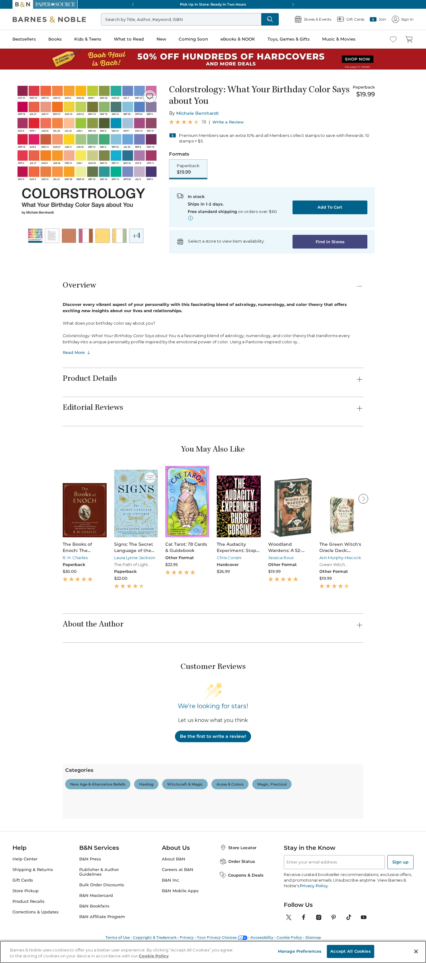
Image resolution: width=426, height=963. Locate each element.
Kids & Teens (87, 38)
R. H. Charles (75, 557)
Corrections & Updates (35, 912)
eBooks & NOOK (237, 38)
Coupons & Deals (246, 875)
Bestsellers (24, 38)
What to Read (129, 38)
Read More (74, 352)
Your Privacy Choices (217, 937)
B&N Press (90, 859)
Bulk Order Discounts (101, 885)
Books (55, 38)
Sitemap (313, 937)
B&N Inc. (171, 880)
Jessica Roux (281, 557)
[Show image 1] (35, 236)
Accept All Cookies (350, 951)
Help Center (24, 859)
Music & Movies (339, 38)
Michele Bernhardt (197, 113)
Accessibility (262, 937)
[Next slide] (363, 499)
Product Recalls (28, 901)
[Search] (270, 19)
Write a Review (228, 122)
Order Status (241, 861)
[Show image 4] (86, 236)
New (161, 38)
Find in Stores (330, 241)
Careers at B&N (177, 869)
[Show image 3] (69, 236)
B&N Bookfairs (94, 906)
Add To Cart (329, 207)
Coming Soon (193, 38)
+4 (136, 236)
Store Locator (242, 847)
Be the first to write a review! (213, 736)
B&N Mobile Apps (180, 890)
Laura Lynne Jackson (134, 557)
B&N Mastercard (96, 895)
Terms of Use (117, 937)
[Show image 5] (102, 236)
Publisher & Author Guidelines (99, 872)
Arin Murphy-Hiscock (340, 557)
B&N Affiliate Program (102, 916)
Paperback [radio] (188, 169)
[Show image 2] (52, 236)
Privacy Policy (313, 885)
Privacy (187, 937)
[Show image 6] (119, 236)
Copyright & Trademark (155, 937)
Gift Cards (22, 880)
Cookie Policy (289, 937)
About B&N (173, 859)
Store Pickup (25, 890)
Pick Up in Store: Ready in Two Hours (213, 4)
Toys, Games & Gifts (289, 38)
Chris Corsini (229, 557)
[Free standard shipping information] (190, 217)
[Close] (416, 951)
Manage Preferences (300, 951)
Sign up (400, 861)
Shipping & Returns (32, 869)
